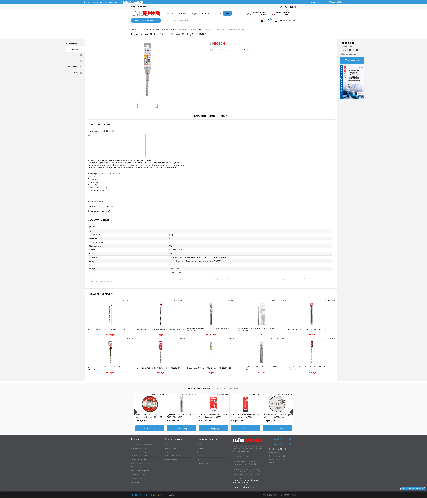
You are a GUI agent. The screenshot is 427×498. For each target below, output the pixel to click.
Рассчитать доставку (349, 54)
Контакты (182, 13)
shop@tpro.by (281, 449)
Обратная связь (140, 495)
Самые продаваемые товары (200, 388)
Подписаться (353, 60)
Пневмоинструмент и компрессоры (143, 467)
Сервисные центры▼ (258, 13)
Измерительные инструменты (141, 452)
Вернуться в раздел (71, 43)
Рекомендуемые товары (172, 455)
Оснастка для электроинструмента (142, 444)
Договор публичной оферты (243, 478)
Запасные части (136, 486)
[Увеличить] (147, 69)
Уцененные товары (170, 459)
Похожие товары (72, 67)
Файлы (75, 72)
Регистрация (141, 7)
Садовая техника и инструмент (141, 463)
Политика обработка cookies (243, 487)
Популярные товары (171, 448)
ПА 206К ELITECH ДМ (132, 2)
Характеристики (72, 61)
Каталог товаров (146, 20)
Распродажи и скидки (171, 452)
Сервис (217, 13)
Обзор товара (73, 49)
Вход (133, 7)
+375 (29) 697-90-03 (157, 495)
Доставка (205, 13)
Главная (169, 13)
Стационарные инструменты (140, 455)
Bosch (171, 231)
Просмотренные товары (228, 388)
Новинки (167, 444)
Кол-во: (345, 50)
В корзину (151, 429)
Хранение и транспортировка (140, 471)
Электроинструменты (138, 448)
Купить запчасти (202, 463)
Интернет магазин (283, 13)
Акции (194, 13)
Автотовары (135, 482)
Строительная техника (138, 459)
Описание (74, 55)
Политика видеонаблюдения (243, 485)
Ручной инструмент (137, 478)
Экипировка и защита (138, 474)
